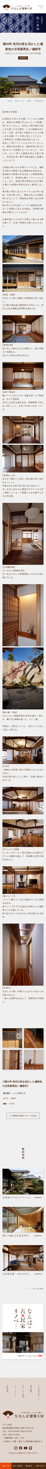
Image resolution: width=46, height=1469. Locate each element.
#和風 (29, 101)
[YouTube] (25, 1448)
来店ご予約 (6, 1466)
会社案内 (7, 1389)
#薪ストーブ (19, 101)
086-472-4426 (26, 1431)
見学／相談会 (17, 1466)
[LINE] (30, 1448)
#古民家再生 (39, 101)
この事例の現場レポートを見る (23, 1116)
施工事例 (31, 1389)
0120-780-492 (13, 1431)
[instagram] (15, 1448)
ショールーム (15, 1390)
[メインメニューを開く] (40, 6)
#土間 (10, 101)
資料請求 (29, 1466)
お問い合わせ (40, 1466)
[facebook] (20, 1448)
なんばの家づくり (39, 1392)
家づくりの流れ (23, 1391)
